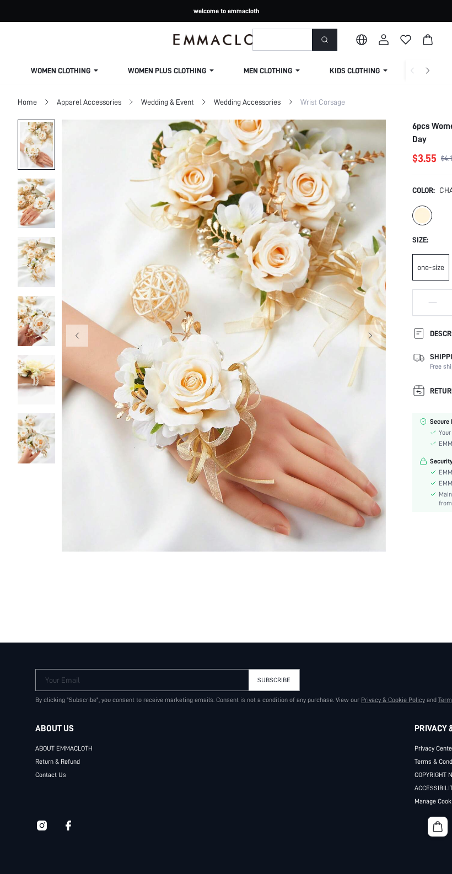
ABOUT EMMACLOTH (64, 748)
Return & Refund (57, 761)
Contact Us (50, 775)
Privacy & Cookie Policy (393, 700)
